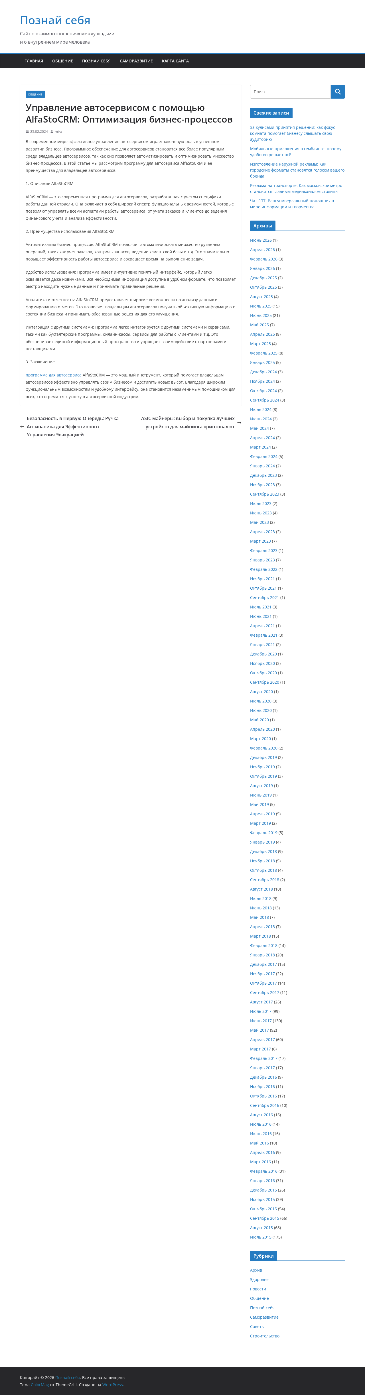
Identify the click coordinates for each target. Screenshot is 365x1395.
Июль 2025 (260, 306)
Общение (62, 61)
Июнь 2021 (261, 616)
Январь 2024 (262, 466)
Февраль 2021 (263, 635)
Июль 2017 (260, 1011)
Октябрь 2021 (263, 588)
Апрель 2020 (262, 729)
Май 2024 (259, 428)
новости (258, 1289)
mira (58, 131)
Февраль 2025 (263, 353)
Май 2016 (259, 1143)
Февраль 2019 (263, 832)
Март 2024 (260, 447)
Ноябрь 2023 (262, 484)
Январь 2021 (262, 644)
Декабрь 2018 (263, 851)
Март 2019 (260, 823)
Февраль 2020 (263, 748)
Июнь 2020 (261, 710)
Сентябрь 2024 (264, 400)
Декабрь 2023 (263, 475)
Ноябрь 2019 (262, 766)
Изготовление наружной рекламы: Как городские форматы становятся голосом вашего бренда (297, 170)
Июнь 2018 (261, 908)
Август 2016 (261, 1114)
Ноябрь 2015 (262, 1199)
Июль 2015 (260, 1237)
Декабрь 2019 (263, 757)
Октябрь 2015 (263, 1208)
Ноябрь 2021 (262, 578)
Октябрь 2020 (263, 672)
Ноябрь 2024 (262, 381)
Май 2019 (259, 804)
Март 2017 (260, 1049)
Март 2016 (260, 1161)
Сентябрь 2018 (264, 879)
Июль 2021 (260, 607)
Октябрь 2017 (263, 983)
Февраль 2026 (263, 259)
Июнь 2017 (261, 1020)
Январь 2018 (262, 955)
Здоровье (259, 1279)
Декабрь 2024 (263, 371)
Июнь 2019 (261, 795)
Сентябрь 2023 (264, 494)
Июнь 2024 (261, 418)
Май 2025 (259, 324)
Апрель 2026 (262, 249)
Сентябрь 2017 (264, 992)
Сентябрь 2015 (264, 1218)
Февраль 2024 (263, 456)
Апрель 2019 (262, 813)
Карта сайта (175, 61)
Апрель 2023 (262, 531)
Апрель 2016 (262, 1152)
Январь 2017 (262, 1067)
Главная (34, 61)
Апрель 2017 (262, 1039)
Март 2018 (260, 936)
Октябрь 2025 (263, 287)
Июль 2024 (260, 409)
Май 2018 (259, 917)
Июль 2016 (260, 1124)
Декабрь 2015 (263, 1190)
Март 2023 (260, 541)
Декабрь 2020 (263, 654)
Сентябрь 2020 (264, 682)
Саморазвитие (136, 61)
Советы (257, 1326)
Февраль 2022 (263, 569)
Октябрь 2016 (263, 1096)
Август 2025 (261, 296)
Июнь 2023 (261, 513)
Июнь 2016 (261, 1133)
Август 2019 (261, 785)
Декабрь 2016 (263, 1077)
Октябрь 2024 (263, 390)
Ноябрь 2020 (262, 663)
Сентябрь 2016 (264, 1105)
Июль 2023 (260, 503)
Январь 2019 (262, 842)
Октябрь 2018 (263, 870)
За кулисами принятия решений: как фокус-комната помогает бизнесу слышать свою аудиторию (293, 133)
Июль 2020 (260, 701)
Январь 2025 (262, 362)
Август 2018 (261, 889)
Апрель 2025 (262, 334)
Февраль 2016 (263, 1171)
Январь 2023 (262, 560)
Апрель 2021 (262, 625)
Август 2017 (261, 1002)
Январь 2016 (262, 1180)
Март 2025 (260, 343)
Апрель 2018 (262, 926)
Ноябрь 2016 (262, 1086)
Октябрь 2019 (263, 776)
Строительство (264, 1336)
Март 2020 (260, 738)
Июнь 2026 (261, 240)
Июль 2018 (260, 898)
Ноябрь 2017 (262, 973)
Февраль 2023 (263, 550)
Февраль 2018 (263, 945)
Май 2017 (259, 1030)
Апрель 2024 (262, 437)
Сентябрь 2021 (264, 597)
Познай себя (55, 20)
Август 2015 (261, 1227)
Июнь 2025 (261, 315)
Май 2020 (259, 719)
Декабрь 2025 (263, 277)
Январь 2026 (262, 268)
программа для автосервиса (54, 375)
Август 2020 (261, 691)
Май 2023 (259, 522)
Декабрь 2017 (263, 964)
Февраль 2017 (263, 1058)
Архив (256, 1270)
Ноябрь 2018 (262, 861)
